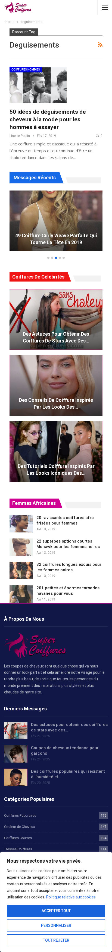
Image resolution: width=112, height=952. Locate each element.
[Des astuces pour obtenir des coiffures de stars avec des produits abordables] (56, 319)
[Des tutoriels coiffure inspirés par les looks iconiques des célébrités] (56, 451)
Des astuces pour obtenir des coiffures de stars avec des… (56, 337)
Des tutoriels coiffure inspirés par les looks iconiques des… (56, 469)
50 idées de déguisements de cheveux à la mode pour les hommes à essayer (48, 119)
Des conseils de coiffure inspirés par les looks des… (56, 403)
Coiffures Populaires (20, 815)
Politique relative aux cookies (71, 897)
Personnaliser (56, 925)
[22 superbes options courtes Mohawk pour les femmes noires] (21, 547)
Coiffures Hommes (25, 69)
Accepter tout (56, 911)
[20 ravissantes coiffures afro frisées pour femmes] (21, 523)
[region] (56, 902)
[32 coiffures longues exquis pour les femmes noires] (21, 570)
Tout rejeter (56, 940)
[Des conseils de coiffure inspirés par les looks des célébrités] (56, 385)
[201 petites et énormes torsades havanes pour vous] (21, 594)
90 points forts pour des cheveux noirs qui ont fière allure (69, 239)
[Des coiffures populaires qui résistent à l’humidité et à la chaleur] (15, 777)
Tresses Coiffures (18, 849)
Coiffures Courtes (18, 838)
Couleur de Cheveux (19, 827)
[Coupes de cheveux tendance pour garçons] (15, 754)
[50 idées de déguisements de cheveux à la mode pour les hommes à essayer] (38, 85)
